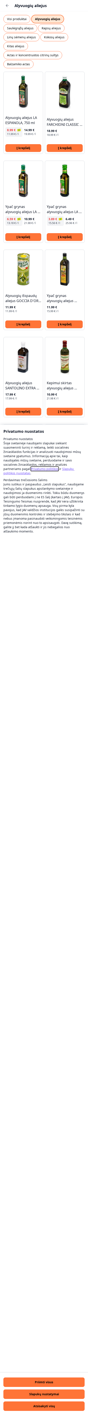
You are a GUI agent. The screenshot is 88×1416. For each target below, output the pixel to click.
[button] (44, 1382)
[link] (44, 469)
